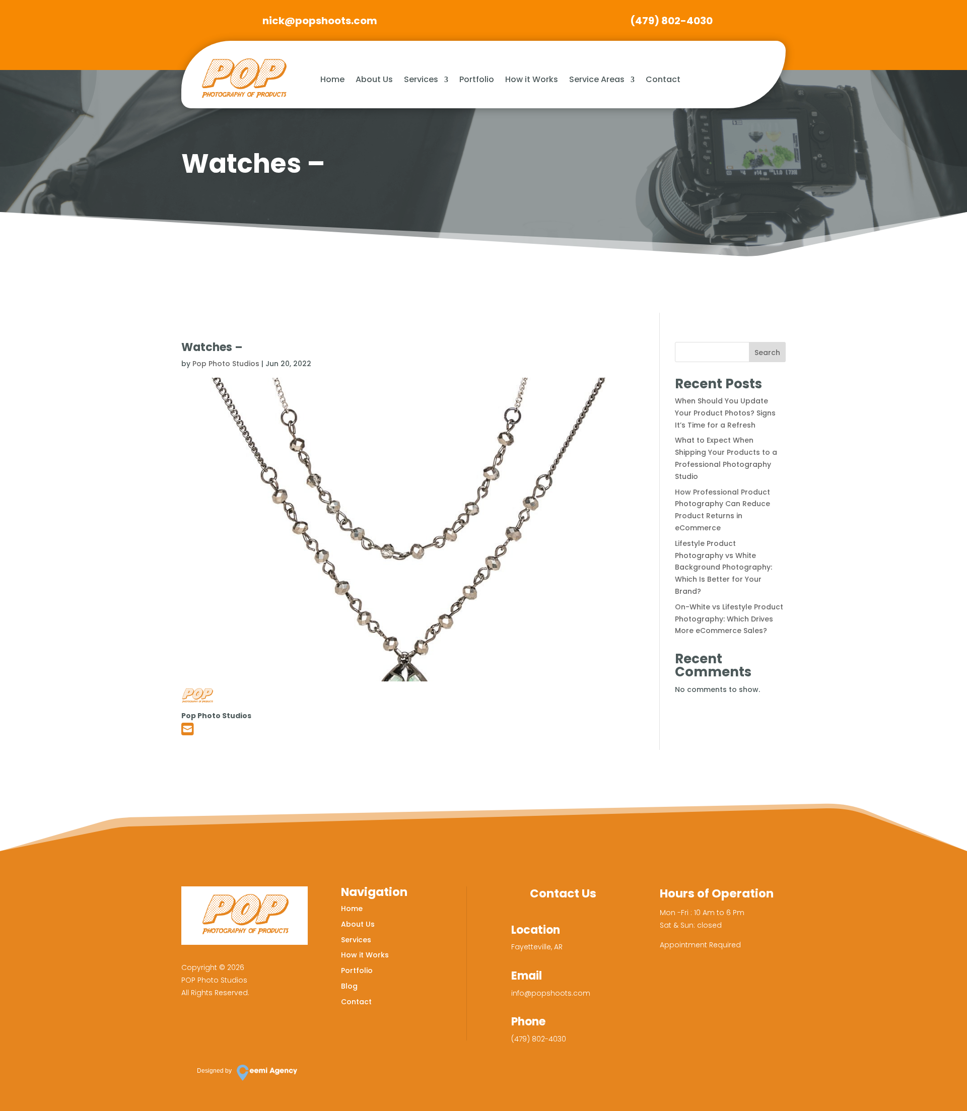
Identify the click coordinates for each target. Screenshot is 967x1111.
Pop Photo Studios (225, 364)
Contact (663, 79)
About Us (374, 79)
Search (767, 353)
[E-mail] (187, 732)
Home (332, 79)
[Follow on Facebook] (193, 1028)
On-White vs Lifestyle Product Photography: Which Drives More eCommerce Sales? (729, 619)
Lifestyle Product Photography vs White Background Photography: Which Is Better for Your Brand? (723, 567)
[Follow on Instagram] (223, 1028)
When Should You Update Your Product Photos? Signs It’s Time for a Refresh (725, 413)
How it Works (531, 79)
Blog (349, 986)
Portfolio (476, 79)
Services (421, 79)
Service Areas (597, 79)
